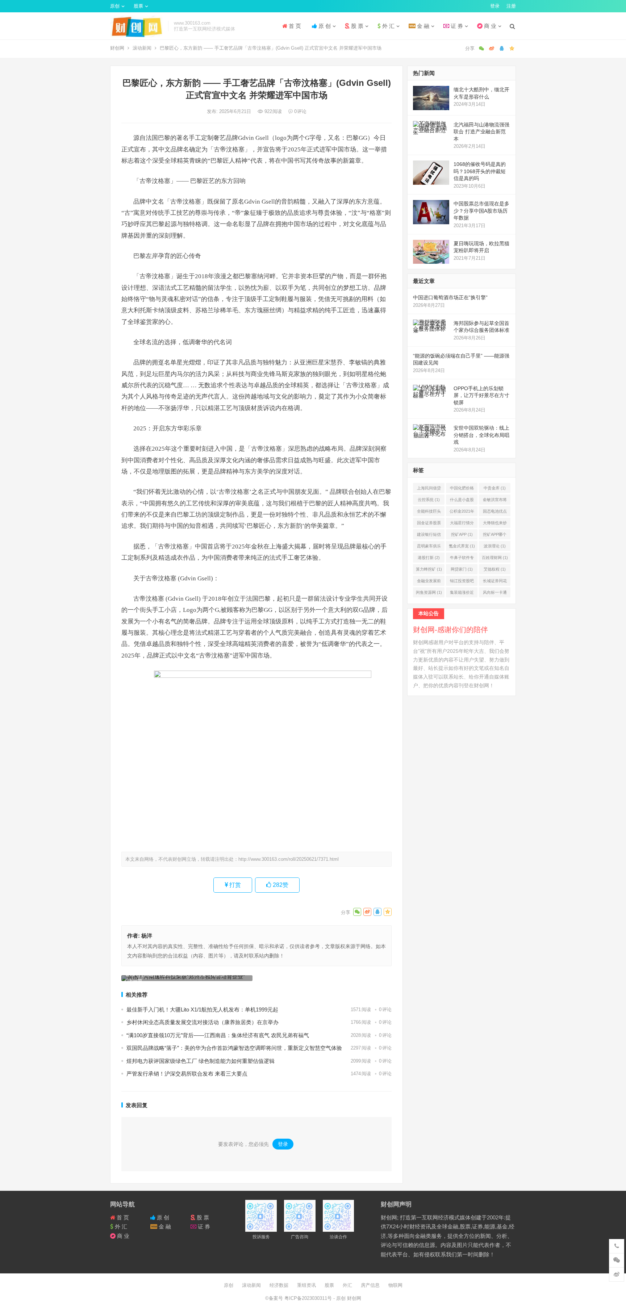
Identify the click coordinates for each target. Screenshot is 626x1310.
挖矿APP (462, 534)
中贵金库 (495, 488)
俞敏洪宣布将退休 (495, 501)
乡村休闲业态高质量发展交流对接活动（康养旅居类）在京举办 (202, 1022)
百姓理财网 (495, 557)
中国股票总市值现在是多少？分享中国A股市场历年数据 (481, 211)
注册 (511, 6)
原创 (115, 6)
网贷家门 (462, 569)
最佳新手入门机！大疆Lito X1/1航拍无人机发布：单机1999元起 (202, 1009)
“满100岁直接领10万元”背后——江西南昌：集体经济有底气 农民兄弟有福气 (217, 1035)
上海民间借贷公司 (429, 489)
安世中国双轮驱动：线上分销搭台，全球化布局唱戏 (481, 435)
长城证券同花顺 (495, 582)
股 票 (356, 26)
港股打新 (429, 557)
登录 (495, 6)
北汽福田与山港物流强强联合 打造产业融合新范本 (481, 132)
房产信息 (370, 1285)
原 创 (324, 26)
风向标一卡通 (495, 593)
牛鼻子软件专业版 (462, 559)
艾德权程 (495, 569)
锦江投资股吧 (462, 582)
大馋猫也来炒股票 (495, 524)
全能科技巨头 (429, 512)
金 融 (422, 26)
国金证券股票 (429, 524)
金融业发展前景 (429, 582)
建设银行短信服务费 (429, 535)
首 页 (294, 26)
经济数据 (279, 1285)
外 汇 (388, 26)
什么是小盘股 (462, 501)
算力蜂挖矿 (429, 569)
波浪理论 (495, 546)
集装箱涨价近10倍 (462, 593)
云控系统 (429, 499)
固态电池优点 (495, 512)
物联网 (395, 1285)
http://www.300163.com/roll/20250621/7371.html (288, 859)
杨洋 (146, 936)
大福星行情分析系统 (462, 524)
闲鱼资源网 (429, 592)
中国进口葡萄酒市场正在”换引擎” (450, 297)
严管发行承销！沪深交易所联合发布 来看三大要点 (186, 1074)
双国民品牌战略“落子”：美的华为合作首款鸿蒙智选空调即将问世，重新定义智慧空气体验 (234, 1048)
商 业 (489, 26)
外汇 (347, 1285)
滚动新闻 (142, 48)
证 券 (456, 26)
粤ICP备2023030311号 (308, 1298)
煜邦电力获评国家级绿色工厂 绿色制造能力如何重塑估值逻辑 (200, 1061)
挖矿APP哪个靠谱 (494, 535)
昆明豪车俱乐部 (429, 547)
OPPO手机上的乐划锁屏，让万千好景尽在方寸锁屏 (481, 395)
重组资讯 (306, 1285)
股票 (138, 6)
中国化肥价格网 (462, 489)
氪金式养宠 (462, 546)
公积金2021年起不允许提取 (462, 512)
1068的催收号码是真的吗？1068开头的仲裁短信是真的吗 (480, 171)
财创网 (117, 48)
